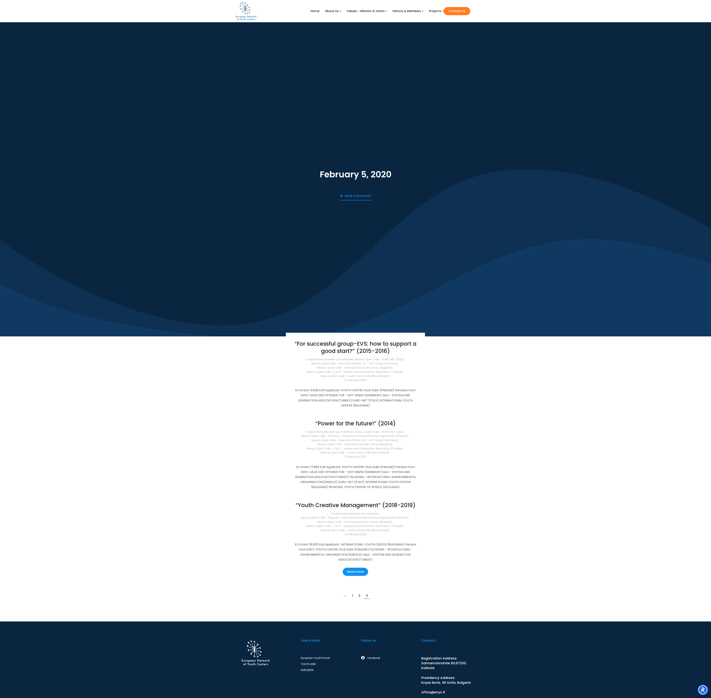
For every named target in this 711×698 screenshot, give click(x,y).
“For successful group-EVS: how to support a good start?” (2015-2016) (355, 347)
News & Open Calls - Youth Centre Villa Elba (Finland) (355, 376)
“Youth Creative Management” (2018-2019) (355, 505)
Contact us (456, 11)
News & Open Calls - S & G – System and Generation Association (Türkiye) (354, 372)
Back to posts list (358, 196)
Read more (355, 417)
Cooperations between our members (330, 359)
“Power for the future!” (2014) (355, 423)
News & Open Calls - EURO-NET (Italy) (379, 359)
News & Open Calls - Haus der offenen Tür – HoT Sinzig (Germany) (354, 363)
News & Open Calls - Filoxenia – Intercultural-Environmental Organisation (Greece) (354, 436)
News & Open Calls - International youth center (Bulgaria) (354, 368)
